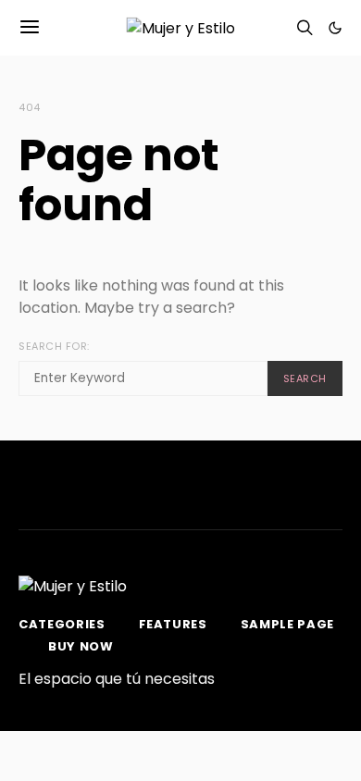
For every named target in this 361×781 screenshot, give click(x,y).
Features (173, 624)
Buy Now (81, 646)
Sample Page (287, 624)
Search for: (54, 346)
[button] (335, 27)
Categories (62, 624)
